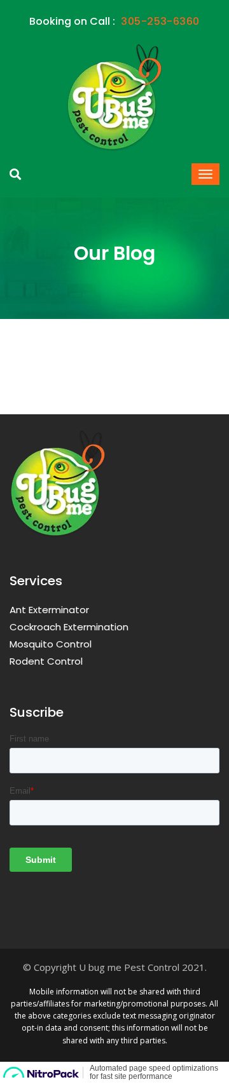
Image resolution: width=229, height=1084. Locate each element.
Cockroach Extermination (69, 626)
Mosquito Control (51, 644)
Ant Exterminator (49, 609)
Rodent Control (46, 661)
